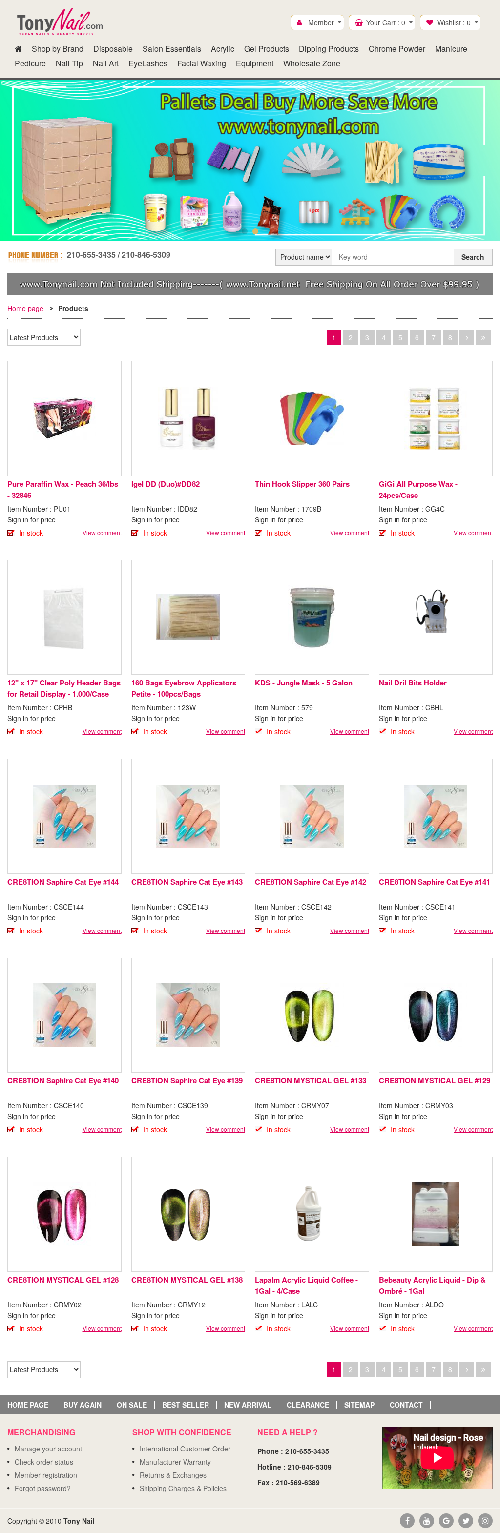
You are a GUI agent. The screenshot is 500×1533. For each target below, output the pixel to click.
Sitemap (359, 1405)
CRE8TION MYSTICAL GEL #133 (310, 1080)
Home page (25, 308)
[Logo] (60, 22)
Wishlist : (454, 22)
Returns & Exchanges (173, 1475)
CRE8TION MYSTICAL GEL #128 (63, 1279)
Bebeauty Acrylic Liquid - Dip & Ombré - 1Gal (432, 1285)
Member (321, 22)
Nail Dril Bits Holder (413, 682)
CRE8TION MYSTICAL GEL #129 (434, 1080)
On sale (132, 1405)
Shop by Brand (57, 48)
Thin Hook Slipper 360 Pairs (302, 483)
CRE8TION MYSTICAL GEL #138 (187, 1279)
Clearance (308, 1405)
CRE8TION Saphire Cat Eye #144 (63, 881)
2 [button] (255, 231)
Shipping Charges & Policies (183, 1488)
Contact (406, 1405)
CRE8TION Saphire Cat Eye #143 (187, 881)
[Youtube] (426, 1520)
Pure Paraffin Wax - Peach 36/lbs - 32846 (62, 489)
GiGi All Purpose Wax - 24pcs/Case (418, 489)
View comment (102, 532)
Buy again (82, 1405)
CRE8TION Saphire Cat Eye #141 (434, 881)
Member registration (46, 1475)
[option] (250, 160)
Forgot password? (43, 1488)
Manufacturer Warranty (175, 1462)
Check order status (44, 1462)
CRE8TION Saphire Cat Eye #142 (310, 881)
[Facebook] (407, 1520)
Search (472, 257)
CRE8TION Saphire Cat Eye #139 (187, 1080)
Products (73, 308)
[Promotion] (250, 283)
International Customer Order (185, 1448)
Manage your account (48, 1448)
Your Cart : (385, 22)
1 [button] (245, 231)
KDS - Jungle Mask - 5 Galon (304, 682)
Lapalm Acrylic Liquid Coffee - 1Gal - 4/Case (306, 1285)
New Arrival (247, 1405)
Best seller (185, 1405)
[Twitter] (465, 1520)
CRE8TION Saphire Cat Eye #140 (63, 1080)
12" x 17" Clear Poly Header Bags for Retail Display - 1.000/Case (64, 688)
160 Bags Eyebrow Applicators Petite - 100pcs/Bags (183, 688)
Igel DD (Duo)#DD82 (165, 483)
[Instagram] (485, 1520)
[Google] (446, 1520)
